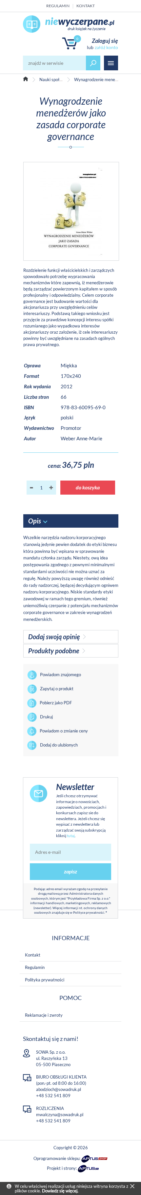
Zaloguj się (105, 40)
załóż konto (106, 47)
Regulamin (58, 5)
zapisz (70, 871)
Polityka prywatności (44, 979)
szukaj (93, 63)
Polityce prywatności (88, 912)
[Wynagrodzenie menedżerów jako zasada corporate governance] (71, 211)
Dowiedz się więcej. (60, 1190)
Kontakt (85, 5)
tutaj (71, 835)
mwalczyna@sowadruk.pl (59, 1114)
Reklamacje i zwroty (44, 1015)
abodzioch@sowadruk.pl (58, 1089)
